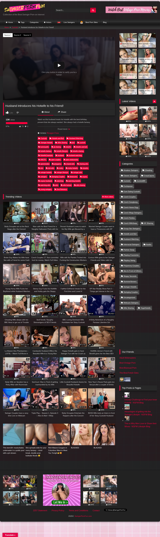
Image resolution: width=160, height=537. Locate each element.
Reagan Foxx (53, 133)
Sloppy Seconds (130, 276)
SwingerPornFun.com (83, 516)
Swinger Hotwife (46, 143)
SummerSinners (130, 282)
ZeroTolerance (62, 189)
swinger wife (77, 172)
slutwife (85, 168)
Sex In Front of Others (132, 271)
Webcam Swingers (131, 303)
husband (61, 155)
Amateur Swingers (131, 170)
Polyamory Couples (131, 266)
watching (60, 181)
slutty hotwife (73, 168)
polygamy (57, 164)
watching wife (45, 185)
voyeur (84, 177)
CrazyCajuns (149, 176)
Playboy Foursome (131, 255)
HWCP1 (43, 160)
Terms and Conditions (78, 510)
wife (56, 185)
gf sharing (57, 147)
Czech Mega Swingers (132, 213)
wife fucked (67, 185)
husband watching (75, 155)
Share (63, 112)
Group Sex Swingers (132, 229)
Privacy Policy (58, 510)
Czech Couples (130, 197)
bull (73, 143)
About (47, 112)
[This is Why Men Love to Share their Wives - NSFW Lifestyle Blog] (127, 420)
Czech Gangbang (131, 202)
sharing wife (83, 164)
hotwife (68, 147)
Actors (48, 22)
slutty (61, 168)
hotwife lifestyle (62, 151)
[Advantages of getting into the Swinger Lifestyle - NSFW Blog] (127, 409)
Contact (96, 510)
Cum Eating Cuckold (132, 191)
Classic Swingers (130, 176)
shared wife (70, 164)
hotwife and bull (81, 147)
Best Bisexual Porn (128, 368)
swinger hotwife (46, 172)
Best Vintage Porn (128, 363)
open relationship (72, 160)
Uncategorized (129, 297)
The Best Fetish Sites (129, 373)
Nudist (148, 244)
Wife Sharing (62, 143)
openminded (44, 164)
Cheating (148, 170)
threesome (73, 177)
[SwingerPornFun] (25, 8)
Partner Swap (129, 250)
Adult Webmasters (128, 358)
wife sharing (80, 185)
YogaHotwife (145, 308)
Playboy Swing (129, 260)
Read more (63, 129)
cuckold (82, 143)
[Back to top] (152, 529)
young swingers (46, 189)
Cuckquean (128, 186)
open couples (56, 160)
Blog (104, 22)
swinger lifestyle (62, 172)
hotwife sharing (78, 151)
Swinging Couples (58, 177)
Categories (34, 22)
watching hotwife (74, 181)
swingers (43, 177)
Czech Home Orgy (131, 207)
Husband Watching (76, 138)
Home (10, 22)
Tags (22, 22)
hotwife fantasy (45, 151)
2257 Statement (40, 510)
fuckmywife (44, 147)
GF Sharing (148, 223)
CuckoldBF (141, 181)
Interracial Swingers (131, 244)
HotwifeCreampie (46, 155)
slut (41, 168)
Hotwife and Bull (58, 138)
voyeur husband (46, 181)
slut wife (51, 168)
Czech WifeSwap (130, 223)
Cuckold (15, 27)
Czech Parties (129, 218)
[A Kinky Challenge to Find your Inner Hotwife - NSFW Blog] (127, 397)
